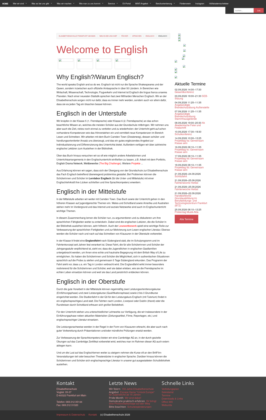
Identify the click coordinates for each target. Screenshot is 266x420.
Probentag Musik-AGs (186, 212)
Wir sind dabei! (133, 398)
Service (111, 3)
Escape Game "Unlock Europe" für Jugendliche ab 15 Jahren (132, 393)
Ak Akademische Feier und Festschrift (190, 125)
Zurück (60, 371)
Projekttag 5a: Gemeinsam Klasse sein (189, 142)
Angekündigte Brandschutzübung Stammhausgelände (186, 116)
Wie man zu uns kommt (89, 3)
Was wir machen (64, 3)
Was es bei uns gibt (40, 3)
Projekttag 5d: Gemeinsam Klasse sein (189, 160)
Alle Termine (186, 219)
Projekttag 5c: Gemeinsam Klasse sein (189, 151)
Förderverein (185, 3)
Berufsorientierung (164, 3)
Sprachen (136, 36)
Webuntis (167, 405)
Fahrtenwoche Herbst (186, 182)
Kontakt (93, 414)
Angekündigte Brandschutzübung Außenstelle (192, 106)
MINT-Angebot (141, 3)
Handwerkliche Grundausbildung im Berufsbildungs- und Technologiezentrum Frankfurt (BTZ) (191, 200)
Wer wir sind (18, 3)
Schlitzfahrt (181, 176)
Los (258, 10)
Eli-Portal (127, 3)
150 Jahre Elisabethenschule (138, 389)
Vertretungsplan (170, 389)
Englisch (150, 36)
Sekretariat (167, 392)
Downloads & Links (172, 398)
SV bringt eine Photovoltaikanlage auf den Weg (132, 402)
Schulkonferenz (183, 134)
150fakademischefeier (218, 3)
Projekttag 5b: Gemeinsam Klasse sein (189, 169)
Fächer (124, 36)
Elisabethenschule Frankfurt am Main (77, 36)
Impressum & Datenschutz (70, 414)
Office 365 (167, 402)
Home (5, 3)
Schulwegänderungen (139, 406)
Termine (166, 395)
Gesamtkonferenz (184, 92)
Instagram (199, 3)
